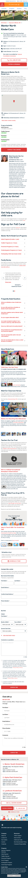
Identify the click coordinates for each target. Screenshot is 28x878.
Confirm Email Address (7, 594)
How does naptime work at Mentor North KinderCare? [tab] (12, 313)
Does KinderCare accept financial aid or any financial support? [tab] (11, 330)
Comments (5, 735)
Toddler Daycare (5, 856)
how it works (15, 540)
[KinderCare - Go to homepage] (2, 4)
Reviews (19, 8)
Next (25, 278)
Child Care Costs (18, 839)
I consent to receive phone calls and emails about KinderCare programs (13, 682)
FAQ (25, 8)
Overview (3, 8)
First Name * (4, 616)
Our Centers (4, 839)
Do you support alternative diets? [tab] (10, 317)
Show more (8, 282)
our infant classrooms (18, 422)
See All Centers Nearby (14, 803)
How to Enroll (17, 837)
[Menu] (26, 4)
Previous (3, 278)
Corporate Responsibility (20, 844)
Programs (11, 8)
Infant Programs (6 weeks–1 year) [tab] (10, 239)
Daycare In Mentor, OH (15, 22)
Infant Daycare (4, 854)
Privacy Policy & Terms (18, 667)
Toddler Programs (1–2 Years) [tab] (9, 243)
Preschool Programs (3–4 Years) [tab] (9, 246)
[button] (14, 101)
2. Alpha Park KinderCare (12, 777)
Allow (14, 875)
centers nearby (13, 4)
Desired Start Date (5, 628)
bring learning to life (12, 399)
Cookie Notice (23, 870)
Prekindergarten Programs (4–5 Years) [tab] (11, 250)
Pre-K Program (5, 860)
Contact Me (14, 687)
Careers (3, 841)
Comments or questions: (7, 639)
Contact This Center (14, 149)
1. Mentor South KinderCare (13, 764)
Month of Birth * (5, 622)
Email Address (5, 587)
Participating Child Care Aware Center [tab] (11, 254)
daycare (18, 227)
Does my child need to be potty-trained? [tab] (11, 326)
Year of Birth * (17, 622)
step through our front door (14, 503)
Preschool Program (6, 858)
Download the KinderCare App (8, 533)
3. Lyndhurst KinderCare (12, 791)
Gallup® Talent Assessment (9, 448)
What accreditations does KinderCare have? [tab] (11, 303)
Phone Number (5, 600)
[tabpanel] (14, 279)
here (24, 220)
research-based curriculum (13, 385)
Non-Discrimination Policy (20, 841)
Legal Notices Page (15, 873)
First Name (4, 580)
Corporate (3, 844)
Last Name (17, 580)
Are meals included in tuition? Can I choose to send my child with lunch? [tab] (11, 321)
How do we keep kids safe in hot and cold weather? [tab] (11, 335)
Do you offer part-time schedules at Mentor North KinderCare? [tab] (10, 308)
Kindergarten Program (6, 862)
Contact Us (4, 837)
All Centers (4, 22)
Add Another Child (9, 635)
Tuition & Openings (14, 64)
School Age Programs (6, 864)
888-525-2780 (6, 699)
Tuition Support (17, 835)
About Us (3, 835)
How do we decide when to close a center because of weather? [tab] (12, 340)
